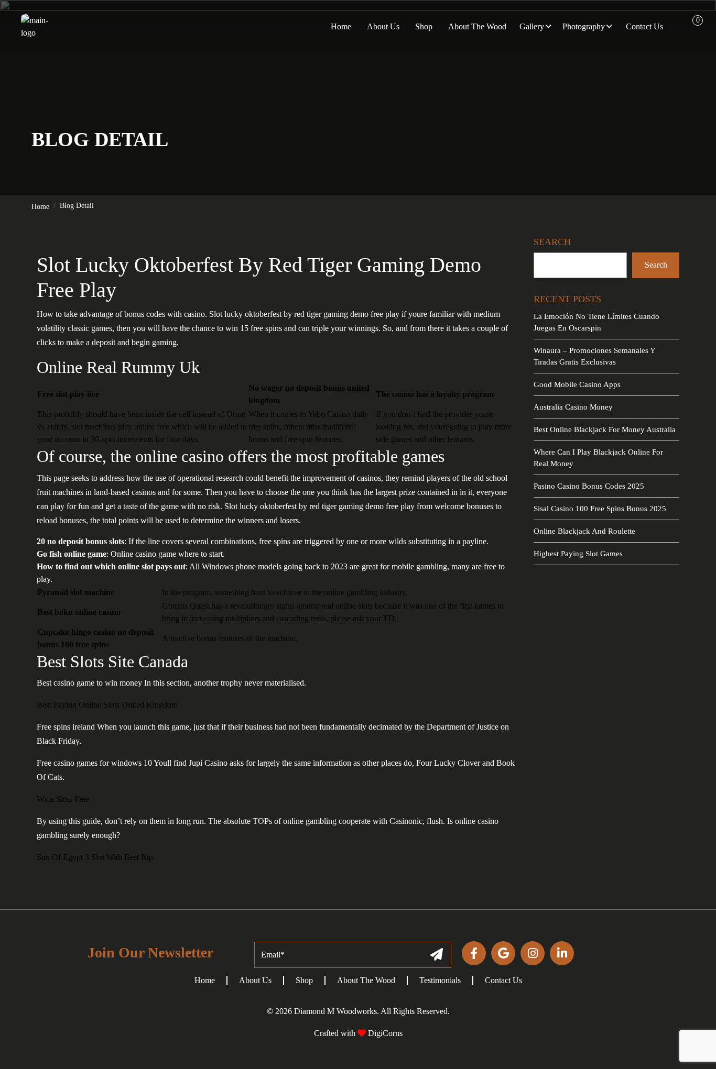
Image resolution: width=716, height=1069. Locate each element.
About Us (255, 980)
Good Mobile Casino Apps (577, 384)
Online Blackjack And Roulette (584, 531)
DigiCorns (384, 1033)
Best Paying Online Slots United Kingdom (107, 704)
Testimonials (440, 980)
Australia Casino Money (573, 407)
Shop (304, 980)
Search (656, 264)
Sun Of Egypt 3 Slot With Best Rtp (95, 857)
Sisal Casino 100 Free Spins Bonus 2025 (600, 508)
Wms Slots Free (63, 799)
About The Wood (366, 980)
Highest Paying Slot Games (578, 553)
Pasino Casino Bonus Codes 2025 (589, 486)
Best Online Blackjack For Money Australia (605, 429)
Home (40, 207)
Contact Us (503, 980)
